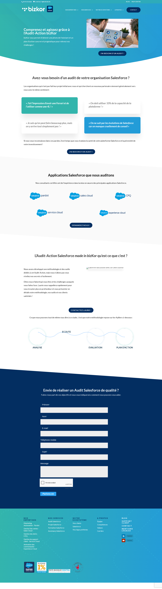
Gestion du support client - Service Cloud (32, 540)
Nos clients (77, 523)
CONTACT (133, 10)
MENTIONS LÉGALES (127, 530)
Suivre (130, 536)
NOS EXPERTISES (70, 10)
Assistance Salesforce (56, 531)
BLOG (128, 1)
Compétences (102, 525)
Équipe (99, 521)
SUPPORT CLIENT (127, 522)
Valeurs (100, 528)
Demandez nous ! (81, 225)
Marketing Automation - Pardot (31, 524)
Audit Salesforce (54, 521)
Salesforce (77, 526)
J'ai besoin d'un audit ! (112, 53)
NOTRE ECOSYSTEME (103, 10)
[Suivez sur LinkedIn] (123, 536)
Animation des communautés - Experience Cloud (30, 546)
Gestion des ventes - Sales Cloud (31, 529)
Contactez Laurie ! (81, 310)
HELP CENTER (136, 1)
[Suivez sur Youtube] (123, 540)
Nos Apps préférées (80, 530)
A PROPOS (118, 10)
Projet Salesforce (54, 525)
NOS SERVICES (86, 10)
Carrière (100, 531)
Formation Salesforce (56, 528)
